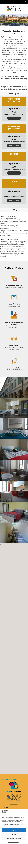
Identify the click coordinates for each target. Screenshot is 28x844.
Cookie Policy (11, 842)
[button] (25, 812)
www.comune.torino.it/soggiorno (15, 251)
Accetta (14, 830)
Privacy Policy (14, 804)
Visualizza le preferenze (14, 838)
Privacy (17, 842)
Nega (14, 834)
